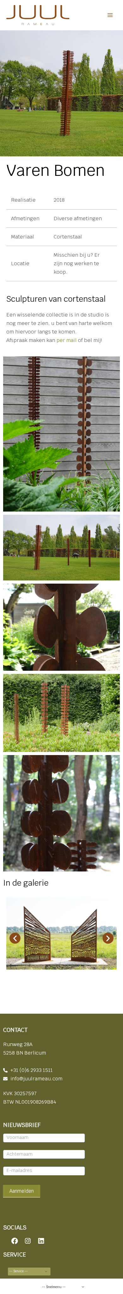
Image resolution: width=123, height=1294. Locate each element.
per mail (66, 340)
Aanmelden (21, 1191)
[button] (14, 938)
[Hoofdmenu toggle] (110, 15)
